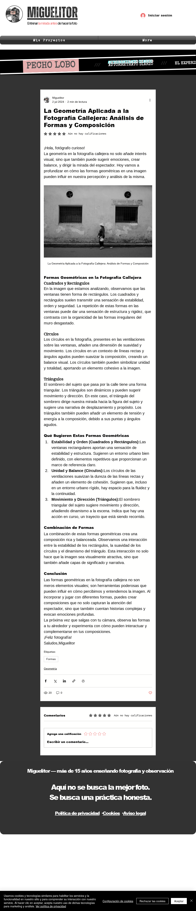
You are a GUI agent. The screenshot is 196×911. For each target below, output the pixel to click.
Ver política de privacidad (51, 906)
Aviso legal (134, 813)
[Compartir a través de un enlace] (74, 681)
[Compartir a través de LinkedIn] (64, 681)
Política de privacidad (77, 813)
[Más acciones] (150, 100)
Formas (51, 659)
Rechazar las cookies (152, 901)
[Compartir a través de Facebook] (45, 681)
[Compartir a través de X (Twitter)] (55, 681)
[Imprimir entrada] (83, 681)
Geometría (50, 668)
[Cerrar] (191, 901)
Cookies (111, 813)
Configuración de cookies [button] (118, 901)
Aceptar (179, 901)
